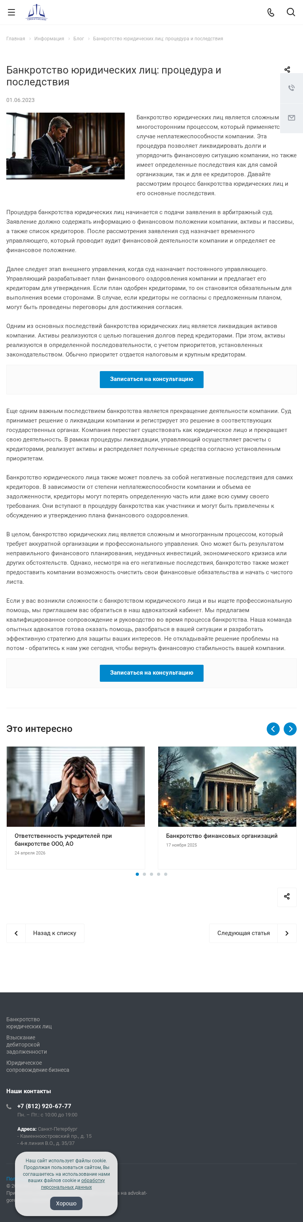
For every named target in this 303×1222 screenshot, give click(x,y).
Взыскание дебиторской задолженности (26, 1044)
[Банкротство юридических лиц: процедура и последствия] (65, 117)
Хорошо (66, 1203)
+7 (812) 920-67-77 (44, 1106)
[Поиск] (291, 13)
